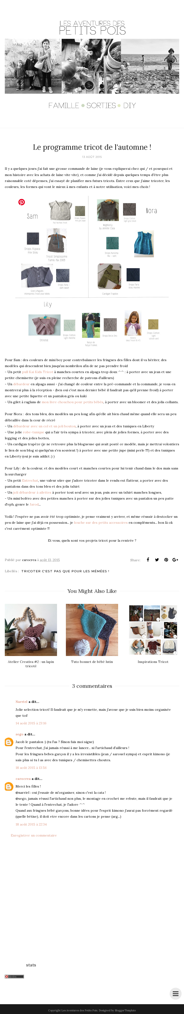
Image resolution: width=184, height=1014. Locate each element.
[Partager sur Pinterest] (166, 560)
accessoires (119, 522)
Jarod (34, 504)
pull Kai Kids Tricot (37, 372)
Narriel (22, 702)
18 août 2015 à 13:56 (31, 768)
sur (89, 522)
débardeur (21, 384)
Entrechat (30, 480)
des (95, 522)
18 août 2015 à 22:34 (31, 824)
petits (103, 522)
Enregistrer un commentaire (34, 835)
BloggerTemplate (125, 1010)
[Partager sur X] (157, 560)
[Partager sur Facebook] (148, 560)
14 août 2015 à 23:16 (31, 723)
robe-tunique (33, 432)
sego (19, 734)
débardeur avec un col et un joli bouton (44, 426)
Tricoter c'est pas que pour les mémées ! (65, 571)
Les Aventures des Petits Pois (79, 1010)
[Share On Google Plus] (175, 560)
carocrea (23, 779)
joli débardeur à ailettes (31, 492)
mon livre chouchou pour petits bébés (72, 402)
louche (80, 522)
